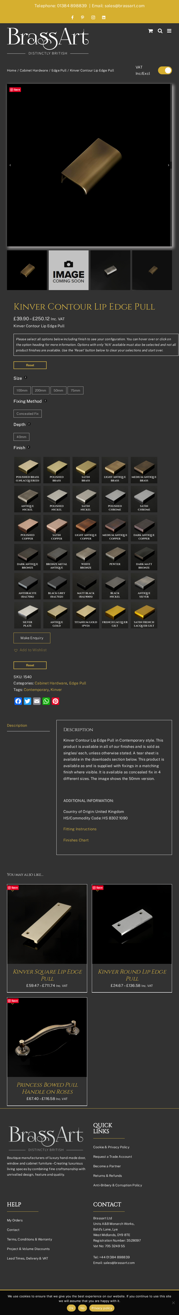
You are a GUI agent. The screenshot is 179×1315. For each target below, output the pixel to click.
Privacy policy (102, 1308)
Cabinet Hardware (51, 683)
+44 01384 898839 (114, 1257)
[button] (30, 650)
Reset (30, 365)
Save (17, 89)
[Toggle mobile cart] (150, 30)
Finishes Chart (76, 840)
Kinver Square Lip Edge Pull (47, 975)
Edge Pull (77, 683)
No (82, 1308)
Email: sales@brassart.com (118, 5)
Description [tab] (17, 725)
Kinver (56, 689)
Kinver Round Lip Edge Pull (132, 975)
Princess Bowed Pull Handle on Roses (47, 1088)
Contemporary (36, 689)
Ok (71, 1308)
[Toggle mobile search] (160, 30)
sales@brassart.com (119, 1263)
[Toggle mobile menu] (169, 30)
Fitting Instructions (80, 829)
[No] (173, 1302)
